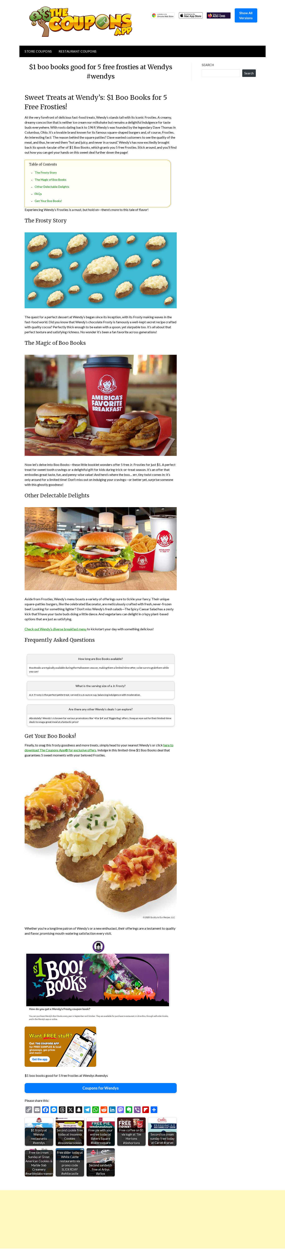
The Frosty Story (46, 172)
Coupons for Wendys (100, 1088)
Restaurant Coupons (78, 51)
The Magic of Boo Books (50, 179)
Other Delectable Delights (52, 186)
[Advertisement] (125, 1219)
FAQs (38, 194)
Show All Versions (246, 15)
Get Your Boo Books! (48, 201)
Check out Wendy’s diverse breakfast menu (55, 629)
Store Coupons (38, 51)
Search (208, 65)
